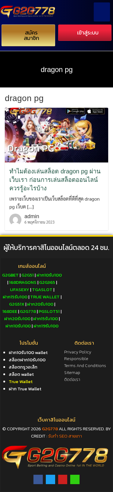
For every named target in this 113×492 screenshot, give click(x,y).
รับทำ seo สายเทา (65, 435)
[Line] (75, 479)
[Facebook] (38, 479)
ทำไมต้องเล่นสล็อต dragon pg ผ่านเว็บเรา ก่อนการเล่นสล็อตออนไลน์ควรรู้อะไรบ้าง (55, 180)
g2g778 (50, 428)
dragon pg (57, 69)
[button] (102, 11)
